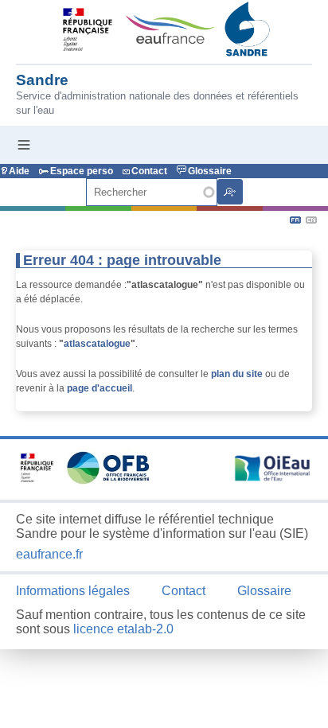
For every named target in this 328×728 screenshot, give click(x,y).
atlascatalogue (97, 343)
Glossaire (210, 171)
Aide (19, 171)
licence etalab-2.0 (123, 629)
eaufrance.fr (49, 554)
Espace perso (81, 171)
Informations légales (73, 591)
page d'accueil (99, 388)
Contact (149, 171)
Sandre (42, 80)
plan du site (237, 374)
